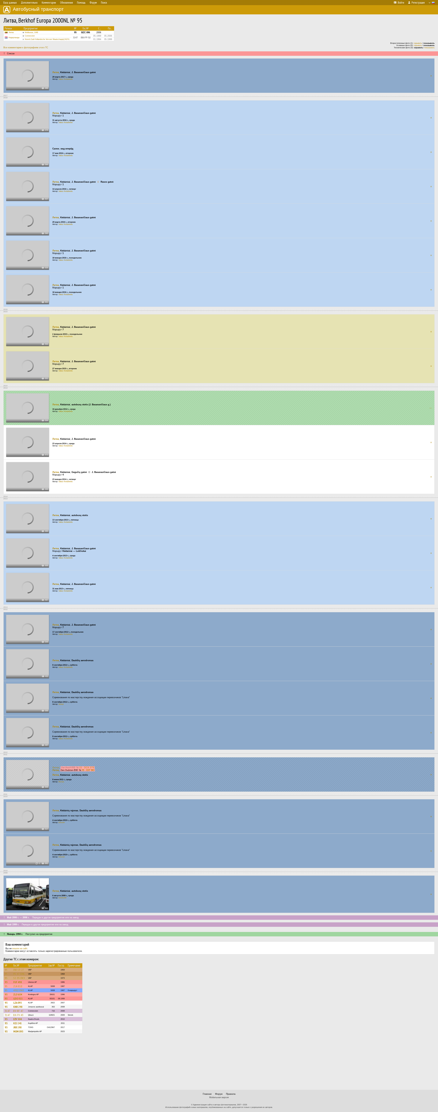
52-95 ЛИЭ (19, 978)
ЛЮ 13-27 (18, 969)
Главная (207, 1094)
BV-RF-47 (18, 1011)
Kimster (62, 822)
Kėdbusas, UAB (31, 32)
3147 (7, 1011)
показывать (429, 48)
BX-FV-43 (18, 1015)
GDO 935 (18, 998)
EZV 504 (17, 1019)
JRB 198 (17, 1027)
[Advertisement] (219, 1063)
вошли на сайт (19, 948)
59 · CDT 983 (88, 770)
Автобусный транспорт (38, 9)
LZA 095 (17, 1002)
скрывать (418, 43)
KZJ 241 (17, 1023)
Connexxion (30, 36)
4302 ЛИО (18, 990)
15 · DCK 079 (86, 767)
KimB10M (62, 898)
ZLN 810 (17, 986)
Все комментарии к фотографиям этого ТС (25, 47)
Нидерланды (14, 37)
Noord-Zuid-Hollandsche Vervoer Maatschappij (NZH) (47, 39)
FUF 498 (17, 982)
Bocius (61, 782)
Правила (230, 1094)
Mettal (61, 704)
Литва (11, 32)
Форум (219, 1094)
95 (6, 969)
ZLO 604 (17, 994)
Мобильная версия (219, 1097)
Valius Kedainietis (66, 79)
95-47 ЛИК (19, 974)
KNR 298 (17, 1006)
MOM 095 (18, 1031)
